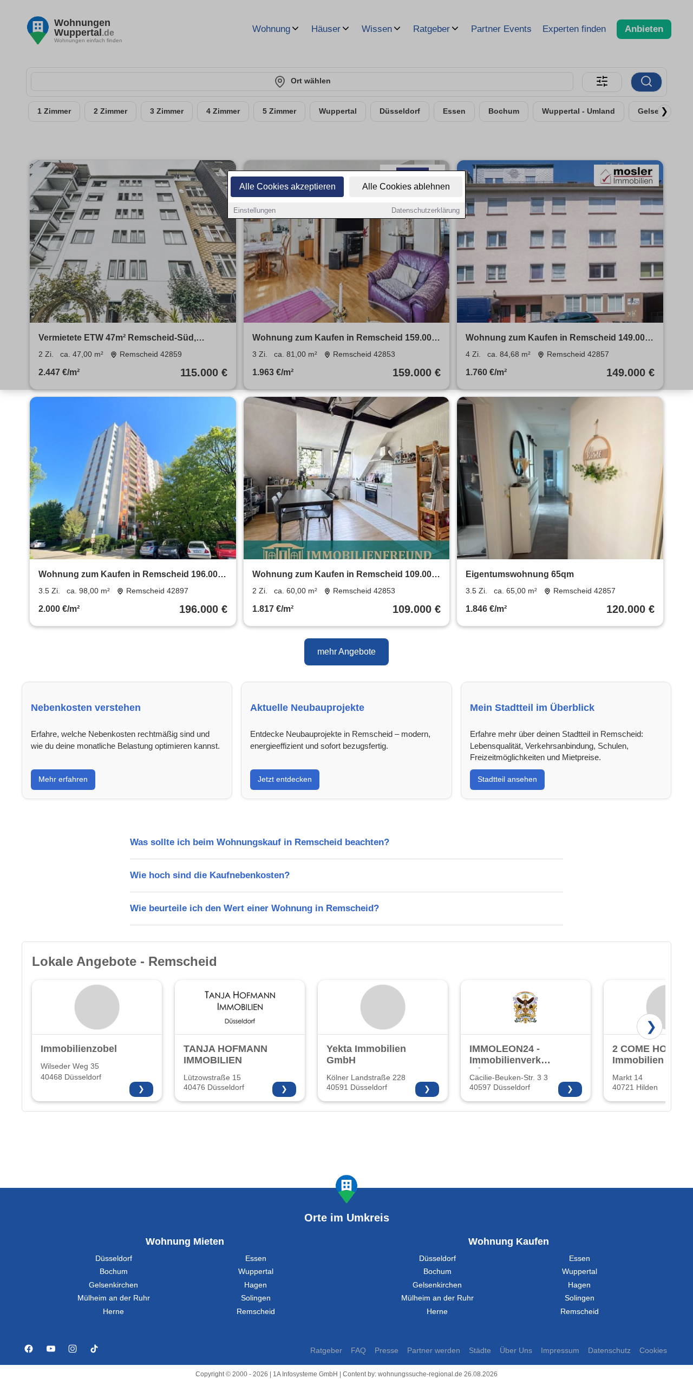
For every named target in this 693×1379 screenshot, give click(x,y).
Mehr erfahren (63, 779)
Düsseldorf (113, 1258)
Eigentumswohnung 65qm (520, 574)
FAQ (358, 1351)
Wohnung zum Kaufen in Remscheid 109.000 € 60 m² (344, 575)
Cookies (653, 1351)
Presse (386, 1351)
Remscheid (256, 1312)
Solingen (256, 1298)
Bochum (114, 1271)
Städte (480, 1351)
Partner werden (433, 1351)
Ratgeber (326, 1351)
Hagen (255, 1285)
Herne (113, 1312)
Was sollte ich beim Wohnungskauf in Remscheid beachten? (259, 842)
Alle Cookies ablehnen (406, 186)
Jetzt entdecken (285, 779)
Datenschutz (609, 1351)
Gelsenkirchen (113, 1285)
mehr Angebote (346, 651)
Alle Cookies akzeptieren (287, 186)
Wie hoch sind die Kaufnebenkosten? (210, 875)
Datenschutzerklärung (425, 210)
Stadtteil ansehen (507, 779)
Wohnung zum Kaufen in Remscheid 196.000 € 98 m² (130, 575)
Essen (255, 1258)
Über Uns (516, 1351)
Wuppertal (255, 1271)
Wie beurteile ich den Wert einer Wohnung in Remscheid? (254, 908)
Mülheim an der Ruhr (113, 1298)
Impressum (560, 1351)
